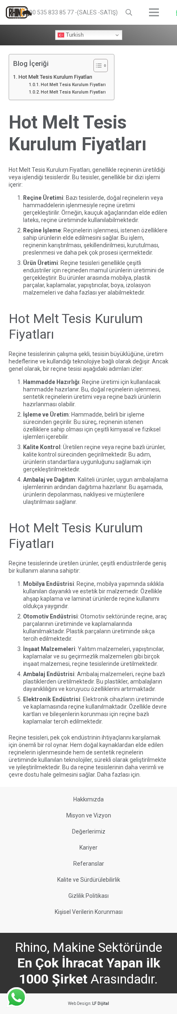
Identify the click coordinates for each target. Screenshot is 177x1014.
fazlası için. (126, 774)
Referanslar (88, 863)
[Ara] (129, 12)
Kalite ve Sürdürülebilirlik (88, 879)
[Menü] (153, 12)
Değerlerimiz (88, 831)
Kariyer (88, 847)
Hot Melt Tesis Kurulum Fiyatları (55, 77)
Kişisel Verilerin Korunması (89, 912)
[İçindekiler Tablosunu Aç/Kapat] (96, 66)
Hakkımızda (88, 799)
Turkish (74, 35)
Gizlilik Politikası (88, 895)
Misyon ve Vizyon (88, 815)
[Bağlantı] (19, 12)
